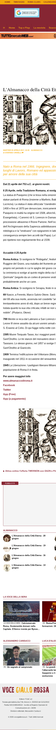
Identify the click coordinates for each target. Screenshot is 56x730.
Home (7, 2)
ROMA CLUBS (34, 2)
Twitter (7, 389)
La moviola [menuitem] (39, 27)
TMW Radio (19, 2)
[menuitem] (4, 28)
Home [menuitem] (12, 27)
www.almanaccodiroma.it (17, 380)
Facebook (9, 385)
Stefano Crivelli (13, 153)
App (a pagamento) (14, 398)
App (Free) (9, 394)
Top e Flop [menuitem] (24, 27)
